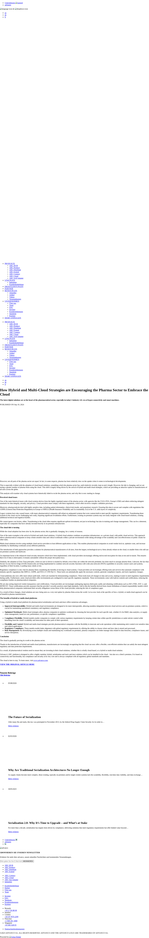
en (5, 13)
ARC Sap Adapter (11, 880)
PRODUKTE (10, 264)
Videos (11, 297)
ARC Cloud (13, 276)
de (5, 15)
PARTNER (9, 289)
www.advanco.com (40, 660)
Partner (7, 888)
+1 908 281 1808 (11, 921)
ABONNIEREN (28, 861)
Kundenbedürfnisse (16, 284)
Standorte (12, 314)
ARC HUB (13, 266)
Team (11, 305)
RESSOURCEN (11, 291)
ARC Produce (14, 268)
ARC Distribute (15, 270)
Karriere (12, 316)
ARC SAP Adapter (16, 278)
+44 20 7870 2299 (11, 917)
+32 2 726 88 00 (11, 910)
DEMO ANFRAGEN (13, 318)
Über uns (12, 303)
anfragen (8, 5)
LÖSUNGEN (10, 280)
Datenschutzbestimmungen (14, 929)
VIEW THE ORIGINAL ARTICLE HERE (17, 664)
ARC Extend (14, 272)
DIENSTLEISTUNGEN (14, 287)
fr (5, 17)
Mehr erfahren (13, 726)
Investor (12, 310)
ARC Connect (14, 274)
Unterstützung (10, 3)
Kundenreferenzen (16, 312)
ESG (11, 307)
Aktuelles (12, 293)
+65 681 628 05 (10, 925)
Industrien (13, 282)
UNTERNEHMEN (12, 301)
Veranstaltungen (15, 299)
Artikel (11, 295)
